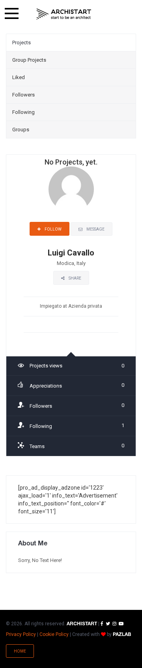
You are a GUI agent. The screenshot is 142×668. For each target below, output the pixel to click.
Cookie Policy (54, 634)
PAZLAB (122, 634)
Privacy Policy (21, 634)
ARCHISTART (82, 624)
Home (20, 651)
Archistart (64, 14)
